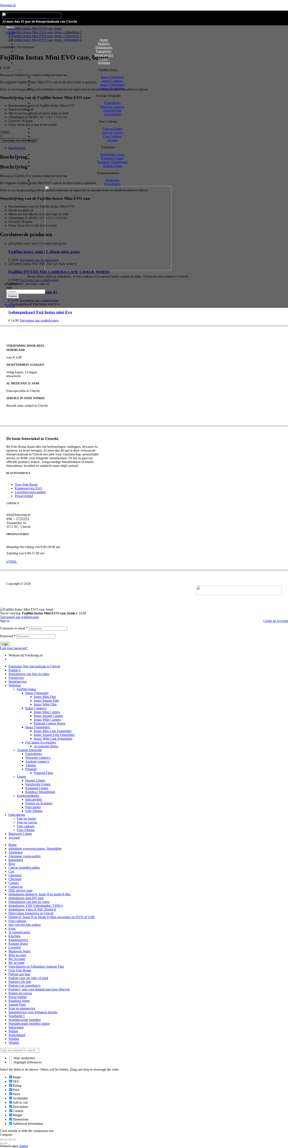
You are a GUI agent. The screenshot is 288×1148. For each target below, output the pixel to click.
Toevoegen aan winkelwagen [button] (38, 320)
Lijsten (21, 776)
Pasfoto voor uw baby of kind (28, 978)
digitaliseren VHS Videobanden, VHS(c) (35, 905)
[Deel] (10, 1139)
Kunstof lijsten (18, 943)
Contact (13, 883)
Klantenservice (18, 940)
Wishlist (13, 1039)
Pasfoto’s (14, 670)
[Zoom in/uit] (1, 1139)
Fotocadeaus (16, 814)
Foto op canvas (27, 822)
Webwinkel (16, 1027)
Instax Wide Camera (47, 719)
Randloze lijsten (19, 1001)
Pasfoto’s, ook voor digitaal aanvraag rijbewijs (39, 989)
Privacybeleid (17, 997)
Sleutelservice (17, 681)
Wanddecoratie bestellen (24, 1020)
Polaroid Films (43, 773)
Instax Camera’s (36, 708)
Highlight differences (27, 1062)
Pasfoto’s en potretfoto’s (24, 985)
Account (14, 837)
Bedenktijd (15, 860)
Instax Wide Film (45, 704)
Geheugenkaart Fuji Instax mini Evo (40, 312)
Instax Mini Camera (47, 712)
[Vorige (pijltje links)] (1, 1143)
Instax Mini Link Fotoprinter (53, 731)
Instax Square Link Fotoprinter (54, 735)
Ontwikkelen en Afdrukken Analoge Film (36, 966)
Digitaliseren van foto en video (28, 674)
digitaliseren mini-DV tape (26, 898)
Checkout (14, 875)
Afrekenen (15, 852)
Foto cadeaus (25, 826)
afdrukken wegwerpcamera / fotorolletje (35, 848)
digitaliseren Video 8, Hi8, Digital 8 (32, 909)
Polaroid (30, 769)
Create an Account (275, 621)
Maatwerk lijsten (19, 951)
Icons (12, 928)
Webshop (14, 685)
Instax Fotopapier (36, 693)
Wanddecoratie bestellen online (29, 1023)
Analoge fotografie (29, 750)
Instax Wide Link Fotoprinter (53, 738)
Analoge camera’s (37, 761)
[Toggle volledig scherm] (6, 1139)
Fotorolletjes (33, 754)
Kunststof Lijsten (36, 788)
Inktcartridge (33, 799)
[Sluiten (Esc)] (14, 1139)
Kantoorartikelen (28, 795)
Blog (11, 864)
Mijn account (17, 955)
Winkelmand (16, 1035)
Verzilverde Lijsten (37, 784)
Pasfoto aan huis (19, 974)
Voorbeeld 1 (16, 1016)
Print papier (33, 807)
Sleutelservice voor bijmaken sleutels (32, 1012)
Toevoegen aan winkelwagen (19, 617)
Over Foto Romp (19, 970)
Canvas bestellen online (24, 867)
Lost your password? (14, 648)
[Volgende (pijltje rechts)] (6, 1143)
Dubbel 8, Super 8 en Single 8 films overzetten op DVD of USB (51, 917)
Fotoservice (16, 677)
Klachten (14, 936)
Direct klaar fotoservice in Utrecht (31, 913)
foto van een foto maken (24, 924)
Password (7, 636)
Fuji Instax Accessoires (40, 742)
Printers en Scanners (38, 803)
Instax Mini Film (45, 697)
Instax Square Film (46, 700)
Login (5, 644)
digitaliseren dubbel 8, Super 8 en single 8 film (39, 894)
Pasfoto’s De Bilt (19, 982)
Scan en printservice (21, 1008)
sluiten (23, 1146)
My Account (16, 959)
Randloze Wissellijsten (40, 792)
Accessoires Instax (46, 746)
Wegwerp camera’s (38, 757)
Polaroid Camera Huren (49, 723)
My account (16, 962)
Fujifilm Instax (26, 689)
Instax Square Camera (48, 716)
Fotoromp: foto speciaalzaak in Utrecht (34, 666)
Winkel (13, 1031)
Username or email (14, 628)
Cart (11, 871)
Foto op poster (26, 818)
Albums (30, 765)
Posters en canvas (20, 993)
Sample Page (17, 1004)
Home (12, 845)
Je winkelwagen (19, 932)
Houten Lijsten (35, 780)
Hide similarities (24, 1058)
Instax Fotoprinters (37, 727)
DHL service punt (20, 890)
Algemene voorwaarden (24, 856)
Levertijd (14, 947)
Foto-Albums (26, 830)
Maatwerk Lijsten (20, 834)
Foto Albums (34, 811)
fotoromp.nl (8, 5)
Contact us (15, 886)
